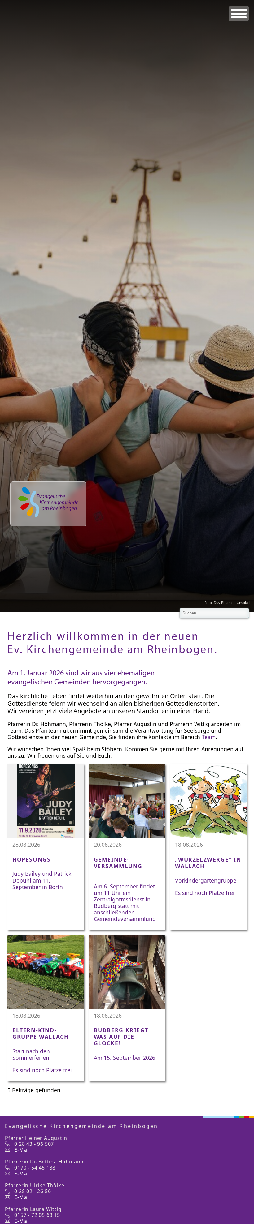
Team (209, 737)
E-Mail (22, 1149)
